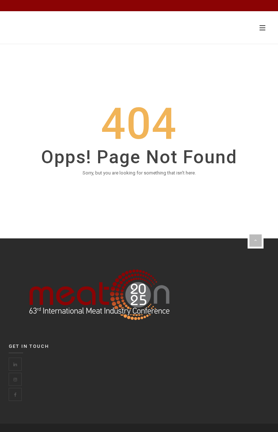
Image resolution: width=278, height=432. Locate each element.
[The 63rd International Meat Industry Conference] (47, 27)
